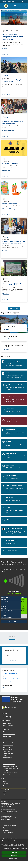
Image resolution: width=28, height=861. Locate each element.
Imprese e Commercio (8, 749)
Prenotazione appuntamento (9, 825)
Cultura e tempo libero (8, 745)
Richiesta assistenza (8, 832)
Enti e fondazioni (7, 729)
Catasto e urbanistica (8, 753)
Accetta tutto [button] (14, 852)
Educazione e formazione (9, 764)
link (1, 849)
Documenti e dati (7, 736)
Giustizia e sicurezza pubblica (10, 766)
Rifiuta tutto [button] (14, 855)
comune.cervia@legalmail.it (9, 809)
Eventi (4, 794)
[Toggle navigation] (3, 6)
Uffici (4, 727)
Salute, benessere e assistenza (10, 772)
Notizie (7, 30)
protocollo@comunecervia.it (10, 811)
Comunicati (5, 783)
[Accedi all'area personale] (22, 1)
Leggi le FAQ (6, 830)
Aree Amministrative (8, 725)
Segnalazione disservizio (8, 828)
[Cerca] (25, 6)
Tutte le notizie (13, 308)
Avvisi (4, 786)
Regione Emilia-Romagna (8, 1)
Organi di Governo (7, 723)
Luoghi (4, 792)
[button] (14, 858)
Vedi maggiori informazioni (14, 622)
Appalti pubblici (6, 751)
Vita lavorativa (6, 747)
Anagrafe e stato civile (8, 743)
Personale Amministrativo (9, 734)
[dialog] (14, 850)
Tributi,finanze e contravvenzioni (10, 768)
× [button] (26, 840)
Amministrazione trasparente (10, 839)
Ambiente (5, 770)
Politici (4, 732)
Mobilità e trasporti (7, 757)
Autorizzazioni (6, 775)
